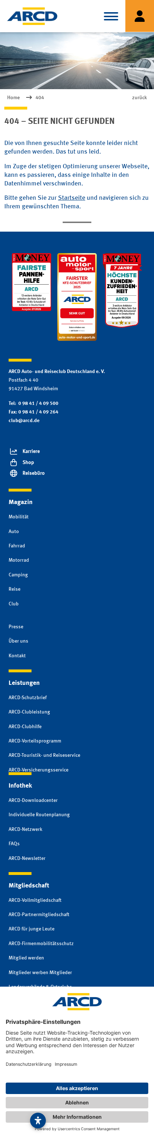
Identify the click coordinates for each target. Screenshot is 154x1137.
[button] (111, 16)
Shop (28, 462)
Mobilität (19, 516)
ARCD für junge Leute (31, 929)
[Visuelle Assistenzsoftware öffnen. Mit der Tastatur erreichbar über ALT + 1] (38, 1120)
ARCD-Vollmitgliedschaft (35, 900)
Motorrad (19, 560)
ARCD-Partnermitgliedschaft (39, 914)
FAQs (14, 843)
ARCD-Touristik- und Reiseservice (44, 755)
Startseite (71, 198)
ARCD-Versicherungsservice (38, 770)
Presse (16, 626)
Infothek (20, 786)
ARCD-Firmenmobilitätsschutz (41, 943)
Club (14, 603)
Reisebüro (34, 473)
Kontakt (17, 655)
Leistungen (24, 683)
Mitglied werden (26, 958)
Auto (14, 531)
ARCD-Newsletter (27, 858)
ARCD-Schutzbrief (28, 697)
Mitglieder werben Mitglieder (40, 972)
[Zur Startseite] (32, 16)
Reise (14, 589)
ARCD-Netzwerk (25, 829)
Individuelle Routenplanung (39, 814)
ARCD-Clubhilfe (25, 726)
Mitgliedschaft (29, 885)
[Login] (139, 16)
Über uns (18, 641)
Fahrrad (17, 545)
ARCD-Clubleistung (29, 712)
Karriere (31, 451)
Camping (18, 574)
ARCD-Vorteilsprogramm (35, 741)
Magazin (21, 502)
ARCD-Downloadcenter (33, 800)
